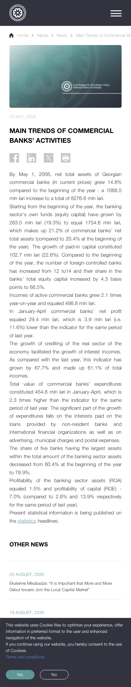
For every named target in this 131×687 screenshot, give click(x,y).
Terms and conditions (25, 656)
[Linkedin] (31, 158)
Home (22, 35)
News (62, 35)
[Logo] (17, 13)
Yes (20, 674)
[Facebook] (14, 158)
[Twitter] (48, 158)
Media (42, 35)
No (54, 674)
